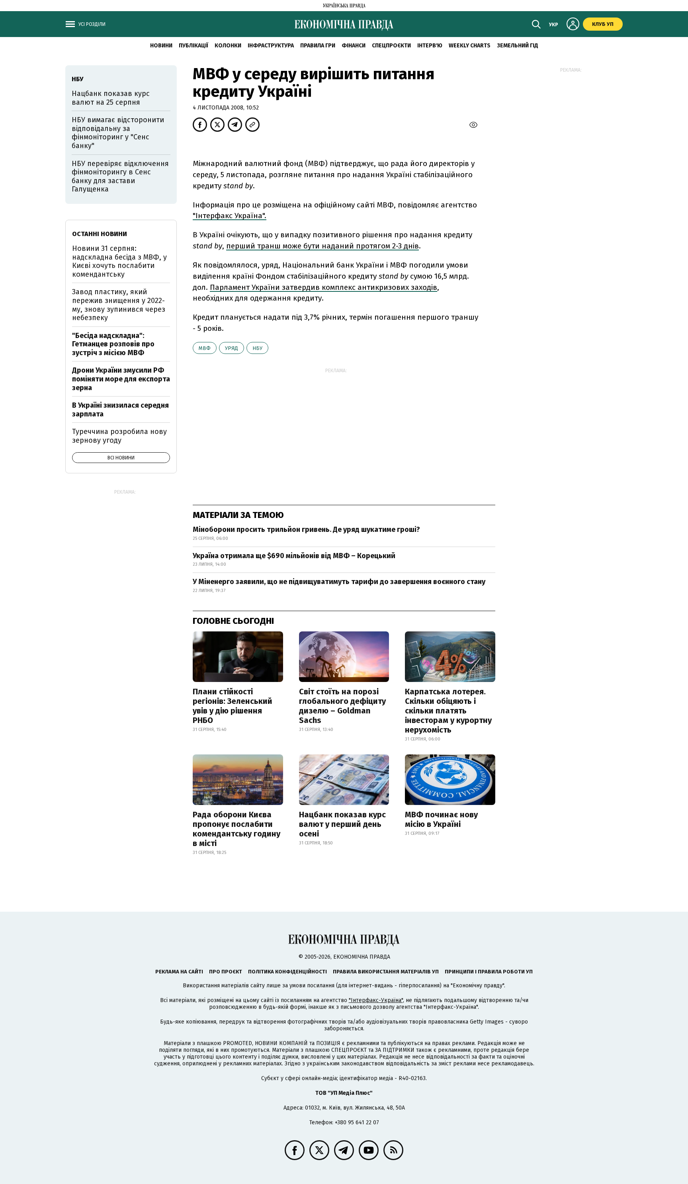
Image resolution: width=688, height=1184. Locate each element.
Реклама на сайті (179, 972)
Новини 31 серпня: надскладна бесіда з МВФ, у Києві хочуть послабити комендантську (119, 261)
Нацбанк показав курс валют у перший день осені (342, 824)
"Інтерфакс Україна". (229, 215)
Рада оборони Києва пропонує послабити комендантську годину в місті (236, 829)
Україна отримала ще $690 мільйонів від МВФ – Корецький (294, 555)
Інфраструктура (271, 45)
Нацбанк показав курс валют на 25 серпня (111, 98)
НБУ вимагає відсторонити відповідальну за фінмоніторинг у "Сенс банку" (118, 132)
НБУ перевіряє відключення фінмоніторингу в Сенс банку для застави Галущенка (120, 176)
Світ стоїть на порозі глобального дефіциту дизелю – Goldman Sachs (342, 706)
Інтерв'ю (429, 45)
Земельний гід (517, 45)
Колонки (228, 45)
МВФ (205, 348)
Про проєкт (225, 972)
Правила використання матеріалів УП (386, 972)
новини (161, 45)
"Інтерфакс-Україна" (376, 1000)
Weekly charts (470, 45)
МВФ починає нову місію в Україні (441, 819)
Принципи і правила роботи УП (489, 972)
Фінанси (354, 45)
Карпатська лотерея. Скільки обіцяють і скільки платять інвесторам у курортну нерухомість (448, 711)
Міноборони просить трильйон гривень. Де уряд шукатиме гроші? (306, 529)
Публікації (193, 45)
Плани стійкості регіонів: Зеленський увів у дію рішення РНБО (232, 706)
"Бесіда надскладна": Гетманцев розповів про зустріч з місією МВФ (113, 344)
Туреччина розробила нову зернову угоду (119, 436)
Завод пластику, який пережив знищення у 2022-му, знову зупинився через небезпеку (118, 304)
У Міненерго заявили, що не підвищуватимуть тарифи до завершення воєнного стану (339, 581)
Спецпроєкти (391, 45)
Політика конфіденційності (287, 972)
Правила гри (317, 45)
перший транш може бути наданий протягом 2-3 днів (322, 245)
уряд (231, 348)
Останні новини (99, 234)
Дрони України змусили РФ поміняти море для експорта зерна (121, 379)
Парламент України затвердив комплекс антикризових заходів (323, 287)
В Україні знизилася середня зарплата (120, 409)
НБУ (257, 348)
